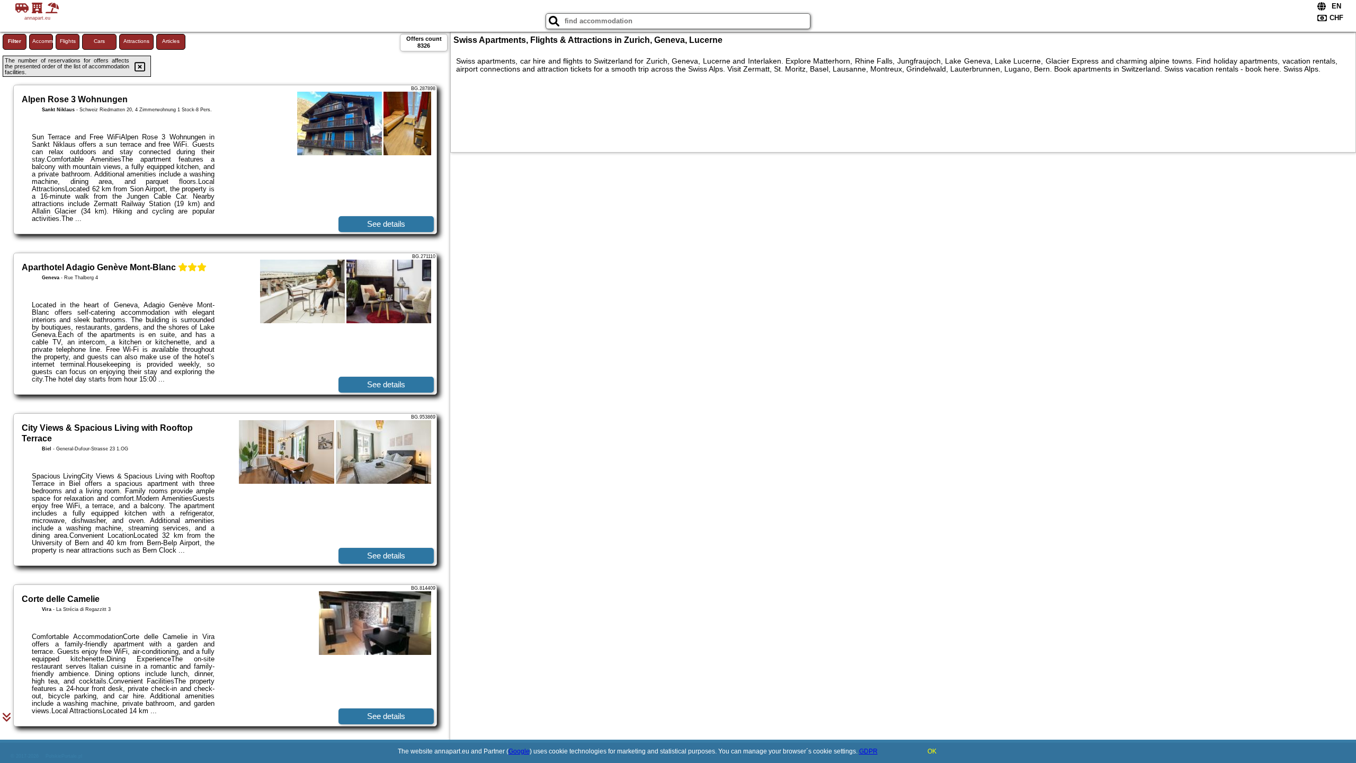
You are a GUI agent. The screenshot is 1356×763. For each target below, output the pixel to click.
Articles (171, 41)
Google (519, 751)
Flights (68, 41)
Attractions (136, 41)
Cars (99, 41)
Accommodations (42, 41)
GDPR (868, 751)
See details (386, 223)
